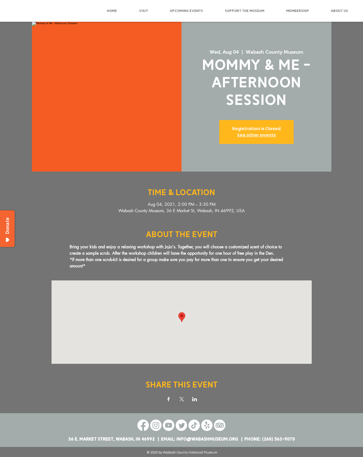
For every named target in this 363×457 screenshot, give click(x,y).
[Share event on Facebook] (168, 399)
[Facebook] (143, 425)
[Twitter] (181, 425)
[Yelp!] (207, 425)
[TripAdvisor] (219, 425)
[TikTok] (194, 425)
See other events (256, 135)
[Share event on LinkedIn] (194, 399)
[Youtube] (168, 425)
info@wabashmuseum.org (207, 439)
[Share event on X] (181, 399)
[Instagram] (156, 425)
